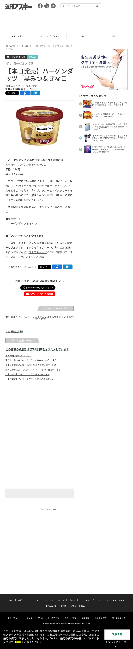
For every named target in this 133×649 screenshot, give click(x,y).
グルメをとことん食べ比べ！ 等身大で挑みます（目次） (32, 365)
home (12, 45)
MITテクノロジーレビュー (75, 605)
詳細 (18, 642)
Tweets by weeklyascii (49, 509)
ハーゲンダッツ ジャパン (22, 223)
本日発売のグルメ (16, 57)
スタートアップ (87, 600)
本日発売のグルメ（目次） (18, 355)
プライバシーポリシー (36, 617)
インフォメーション (16, 36)
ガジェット (48, 600)
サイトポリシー (14, 617)
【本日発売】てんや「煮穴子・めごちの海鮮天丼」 (29, 379)
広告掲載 (85, 617)
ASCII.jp (52, 605)
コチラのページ (38, 252)
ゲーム (61, 600)
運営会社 (55, 617)
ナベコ (28, 89)
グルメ (24, 45)
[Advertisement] (66, 20)
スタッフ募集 (100, 617)
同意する (117, 634)
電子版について (118, 617)
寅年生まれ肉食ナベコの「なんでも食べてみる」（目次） (32, 360)
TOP (50, 36)
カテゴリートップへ (57, 308)
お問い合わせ (70, 617)
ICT (100, 600)
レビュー (83, 36)
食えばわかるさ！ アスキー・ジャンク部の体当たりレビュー (34, 370)
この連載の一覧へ (24, 340)
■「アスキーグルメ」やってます (24, 236)
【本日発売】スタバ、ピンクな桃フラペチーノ (27, 374)
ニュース (116, 36)
